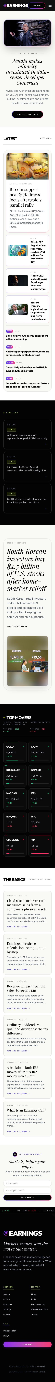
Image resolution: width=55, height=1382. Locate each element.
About (34, 1294)
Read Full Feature (27, 114)
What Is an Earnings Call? (26, 1110)
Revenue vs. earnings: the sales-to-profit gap (26, 988)
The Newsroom (38, 1304)
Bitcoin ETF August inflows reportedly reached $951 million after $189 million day (38, 252)
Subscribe (36, 5)
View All (46, 138)
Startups (12, 1309)
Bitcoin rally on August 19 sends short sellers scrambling (27, 337)
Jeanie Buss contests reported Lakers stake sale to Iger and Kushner (27, 385)
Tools (33, 1299)
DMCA (6, 1336)
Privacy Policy (9, 1331)
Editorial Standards (39, 1309)
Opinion (12, 1314)
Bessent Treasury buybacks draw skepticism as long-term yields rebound (38, 310)
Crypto (12, 1299)
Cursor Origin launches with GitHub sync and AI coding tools (26, 369)
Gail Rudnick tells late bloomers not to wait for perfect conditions (26, 500)
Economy (12, 1304)
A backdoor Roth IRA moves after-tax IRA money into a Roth (22, 1071)
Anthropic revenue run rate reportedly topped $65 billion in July (27, 436)
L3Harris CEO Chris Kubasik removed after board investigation (26, 468)
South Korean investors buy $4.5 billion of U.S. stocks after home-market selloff (26, 570)
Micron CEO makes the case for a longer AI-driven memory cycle (38, 282)
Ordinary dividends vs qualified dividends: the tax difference (27, 1028)
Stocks (12, 1294)
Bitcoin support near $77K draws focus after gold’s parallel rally (25, 197)
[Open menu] (50, 6)
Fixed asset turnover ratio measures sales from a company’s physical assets (27, 904)
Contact (34, 1314)
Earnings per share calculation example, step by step (26, 947)
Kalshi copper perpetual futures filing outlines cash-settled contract (27, 353)
